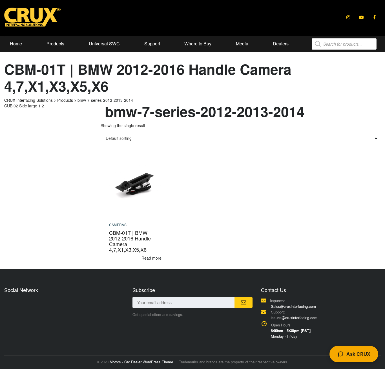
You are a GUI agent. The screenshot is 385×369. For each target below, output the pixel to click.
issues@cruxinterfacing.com (294, 317)
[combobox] (241, 138)
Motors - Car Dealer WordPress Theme (141, 361)
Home (16, 43)
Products (55, 43)
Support (152, 43)
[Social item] (348, 17)
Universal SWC (104, 43)
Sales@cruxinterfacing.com (293, 306)
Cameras (118, 224)
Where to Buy (197, 43)
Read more (151, 258)
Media (242, 43)
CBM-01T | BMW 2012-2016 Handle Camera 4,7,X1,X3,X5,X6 (130, 241)
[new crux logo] (32, 16)
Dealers (281, 43)
